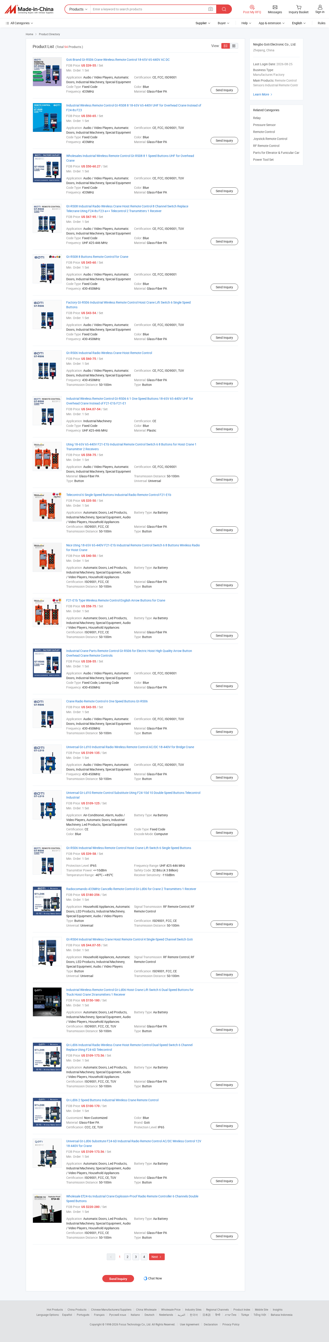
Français (99, 1314)
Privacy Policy (230, 1324)
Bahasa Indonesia (282, 1314)
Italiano (135, 1314)
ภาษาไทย (230, 1314)
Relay (257, 118)
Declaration (211, 1324)
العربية (181, 1314)
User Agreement (189, 1324)
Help (244, 23)
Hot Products (55, 1309)
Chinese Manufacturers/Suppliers (111, 1309)
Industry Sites (193, 1309)
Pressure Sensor (264, 125)
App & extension (270, 23)
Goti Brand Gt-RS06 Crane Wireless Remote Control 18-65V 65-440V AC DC (118, 59)
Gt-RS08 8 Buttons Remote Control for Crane (97, 256)
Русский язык (117, 1314)
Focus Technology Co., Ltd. (135, 1324)
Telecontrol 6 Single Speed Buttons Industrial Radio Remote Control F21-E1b (118, 495)
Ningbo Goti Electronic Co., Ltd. (274, 44)
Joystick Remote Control (270, 139)
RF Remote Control (266, 145)
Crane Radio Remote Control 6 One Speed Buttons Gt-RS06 (107, 701)
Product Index (241, 1309)
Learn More (263, 94)
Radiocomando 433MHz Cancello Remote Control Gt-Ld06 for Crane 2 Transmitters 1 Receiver (131, 889)
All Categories (20, 23)
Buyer (222, 23)
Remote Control (264, 132)
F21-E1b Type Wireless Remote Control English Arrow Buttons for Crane (115, 600)
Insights (277, 1309)
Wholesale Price (170, 1309)
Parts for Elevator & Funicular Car (276, 152)
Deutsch (149, 1314)
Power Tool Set (263, 159)
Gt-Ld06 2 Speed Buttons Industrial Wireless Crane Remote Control (112, 1100)
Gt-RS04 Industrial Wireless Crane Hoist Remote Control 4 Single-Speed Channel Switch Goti (129, 939)
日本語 (207, 1314)
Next (157, 1257)
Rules (321, 23)
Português (83, 1314)
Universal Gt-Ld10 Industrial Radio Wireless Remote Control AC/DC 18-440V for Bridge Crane (130, 747)
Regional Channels (217, 1309)
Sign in (320, 12)
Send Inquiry (224, 90)
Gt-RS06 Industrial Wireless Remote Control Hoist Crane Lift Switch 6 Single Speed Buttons (128, 848)
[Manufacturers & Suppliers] (28, 9)
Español (67, 1314)
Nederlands (166, 1314)
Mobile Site (261, 1309)
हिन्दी (217, 1314)
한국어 (194, 1314)
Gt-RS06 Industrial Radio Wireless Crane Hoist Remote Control (109, 353)
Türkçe (245, 1314)
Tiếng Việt (260, 1314)
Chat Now (155, 1278)
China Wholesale (146, 1309)
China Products (77, 1309)
